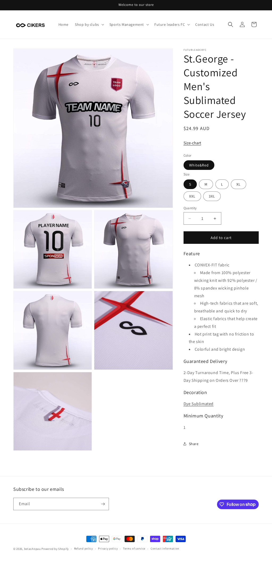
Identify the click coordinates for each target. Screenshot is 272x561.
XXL (192, 196)
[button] (89, 24)
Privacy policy (108, 548)
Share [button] (194, 443)
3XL (212, 196)
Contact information (165, 548)
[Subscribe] (103, 504)
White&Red (199, 165)
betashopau (32, 549)
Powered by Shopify (55, 549)
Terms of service (134, 548)
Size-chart (192, 143)
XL (238, 184)
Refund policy (83, 548)
